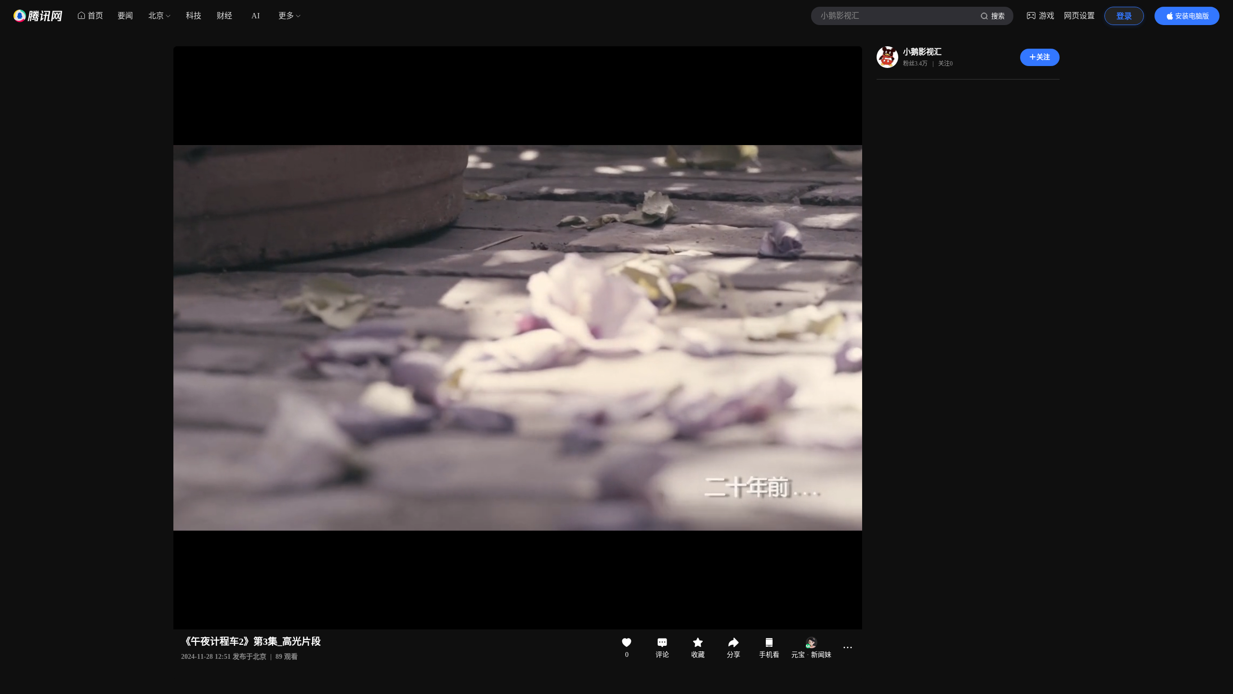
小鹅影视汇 (922, 52)
